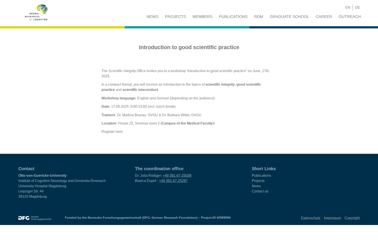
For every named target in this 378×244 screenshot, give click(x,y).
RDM (258, 16)
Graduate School (289, 16)
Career (324, 16)
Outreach (350, 16)
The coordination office (159, 168)
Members (202, 16)
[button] (331, 7)
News (152, 16)
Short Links (264, 168)
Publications (233, 16)
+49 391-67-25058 (177, 175)
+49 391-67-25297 (173, 181)
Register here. (112, 131)
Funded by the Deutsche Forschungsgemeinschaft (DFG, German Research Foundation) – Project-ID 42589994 (148, 217)
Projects (175, 16)
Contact (26, 168)
